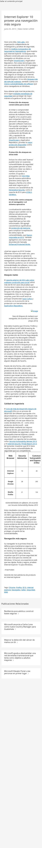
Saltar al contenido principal (11, 1)
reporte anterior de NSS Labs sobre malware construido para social (19, 281)
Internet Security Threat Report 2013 (22, 444)
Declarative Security (17, 190)
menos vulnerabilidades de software (18, 84)
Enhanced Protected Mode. (19, 244)
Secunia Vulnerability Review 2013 (23, 441)
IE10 (24, 587)
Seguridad (31, 590)
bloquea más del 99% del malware (21, 80)
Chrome (12, 587)
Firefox (19, 587)
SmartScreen (19, 60)
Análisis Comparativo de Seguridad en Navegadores (17, 50)
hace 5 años (27, 298)
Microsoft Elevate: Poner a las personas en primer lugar (17, 672)
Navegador (16, 590)
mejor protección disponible (20, 143)
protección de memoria (20, 228)
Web (6, 592)
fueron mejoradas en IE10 (20, 236)
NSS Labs (21, 42)
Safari (23, 590)
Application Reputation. (13, 305)
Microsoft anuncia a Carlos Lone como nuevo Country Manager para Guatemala (20, 626)
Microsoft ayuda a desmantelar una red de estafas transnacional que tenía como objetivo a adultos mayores (20, 656)
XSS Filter (25, 176)
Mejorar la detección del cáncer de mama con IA (19, 641)
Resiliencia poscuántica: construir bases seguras (19, 612)
